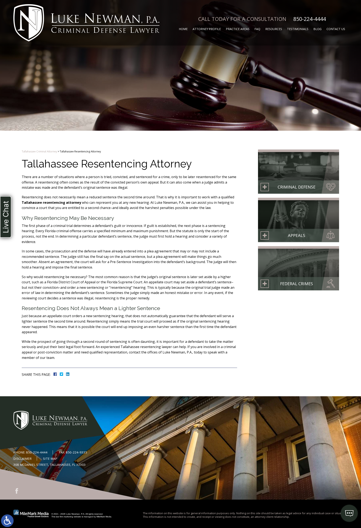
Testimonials (297, 29)
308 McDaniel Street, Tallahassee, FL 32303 (49, 464)
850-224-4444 (309, 18)
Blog (317, 29)
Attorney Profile (207, 29)
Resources (273, 29)
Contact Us (336, 29)
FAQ (257, 29)
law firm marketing (64, 516)
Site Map (50, 458)
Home (183, 29)
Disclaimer (22, 458)
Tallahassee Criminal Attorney (39, 151)
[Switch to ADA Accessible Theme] (7, 520)
